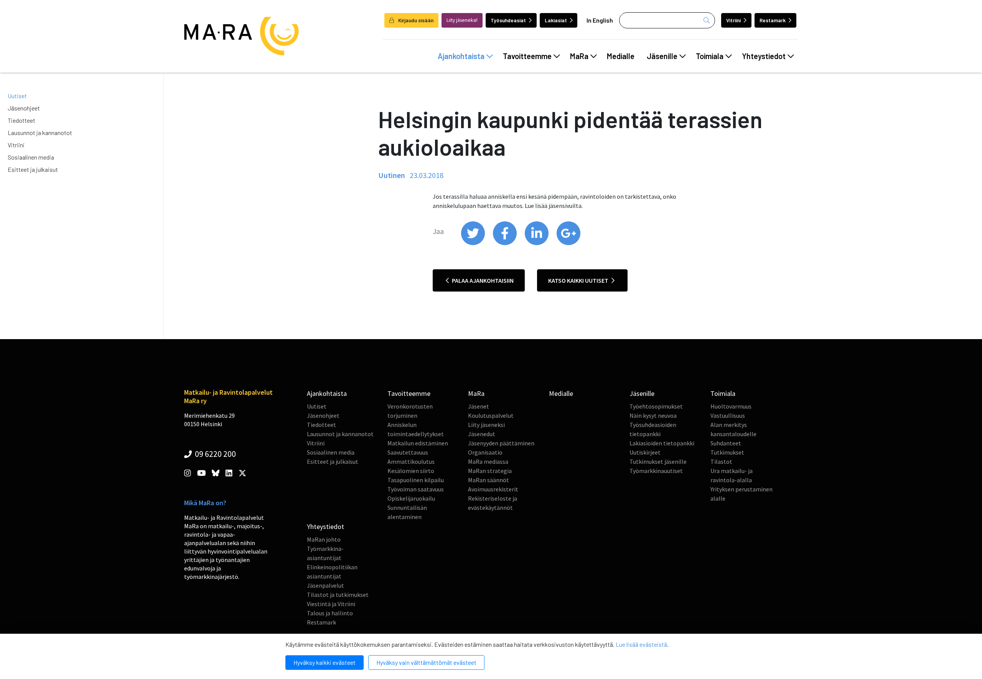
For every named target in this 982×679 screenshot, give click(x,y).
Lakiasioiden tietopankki (661, 443)
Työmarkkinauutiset (656, 471)
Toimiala (709, 56)
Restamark (773, 20)
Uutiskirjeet (645, 452)
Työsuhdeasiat (508, 20)
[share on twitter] (473, 243)
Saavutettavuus (407, 452)
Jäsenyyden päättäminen (501, 443)
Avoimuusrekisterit (493, 489)
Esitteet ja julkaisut (33, 169)
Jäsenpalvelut (325, 585)
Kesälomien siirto (410, 471)
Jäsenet (478, 406)
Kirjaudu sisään (415, 20)
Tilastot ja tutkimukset (338, 594)
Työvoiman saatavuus (415, 489)
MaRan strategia (490, 471)
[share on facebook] (505, 243)
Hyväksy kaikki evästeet (324, 662)
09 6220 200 (214, 454)
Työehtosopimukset (656, 406)
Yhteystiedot (764, 56)
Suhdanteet (725, 443)
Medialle (620, 56)
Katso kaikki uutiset (579, 280)
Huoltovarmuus (730, 406)
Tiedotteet (21, 120)
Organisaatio (485, 452)
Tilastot (721, 461)
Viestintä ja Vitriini (331, 604)
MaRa (579, 56)
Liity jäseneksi (486, 424)
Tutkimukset (727, 452)
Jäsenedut (481, 434)
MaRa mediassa (488, 461)
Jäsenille (662, 56)
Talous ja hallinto (330, 613)
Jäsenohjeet (24, 108)
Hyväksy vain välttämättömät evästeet (426, 662)
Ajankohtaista (461, 56)
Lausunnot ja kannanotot (40, 132)
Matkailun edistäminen (417, 443)
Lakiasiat (556, 20)
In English (600, 20)
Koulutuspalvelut (491, 415)
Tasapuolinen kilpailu (415, 480)
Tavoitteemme (527, 56)
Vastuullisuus (727, 415)
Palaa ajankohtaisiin (482, 280)
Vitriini (733, 20)
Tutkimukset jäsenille (658, 461)
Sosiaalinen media (31, 157)
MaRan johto (324, 539)
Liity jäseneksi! (462, 20)
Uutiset (17, 95)
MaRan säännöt (488, 480)
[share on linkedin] (537, 243)
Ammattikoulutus (411, 461)
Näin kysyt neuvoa (653, 415)
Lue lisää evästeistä (641, 644)
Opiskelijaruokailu (411, 498)
